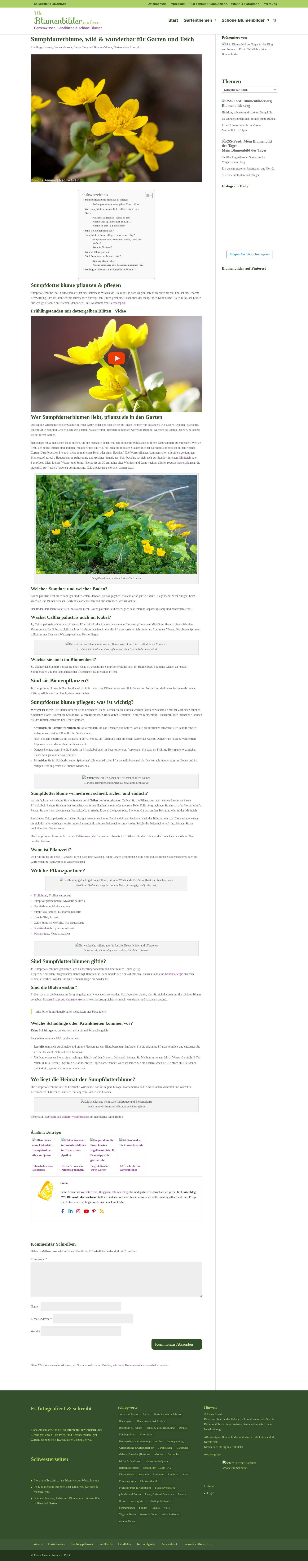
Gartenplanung (165, 1447)
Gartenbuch (146, 1434)
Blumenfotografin (122, 1192)
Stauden (143, 1507)
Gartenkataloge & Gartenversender (136, 1447)
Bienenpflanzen (63, 47)
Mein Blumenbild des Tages (244, 150)
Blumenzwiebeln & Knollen (151, 1421)
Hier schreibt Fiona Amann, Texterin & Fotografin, (224, 3)
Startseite (37, 1544)
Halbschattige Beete (129, 1467)
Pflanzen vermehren (165, 1487)
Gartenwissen (56, 1544)
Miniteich (185, 457)
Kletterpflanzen (126, 1474)
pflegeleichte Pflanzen (130, 1494)
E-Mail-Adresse (41, 1319)
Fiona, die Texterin (45, 1480)
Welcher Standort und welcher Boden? (111, 217)
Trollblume (40, 895)
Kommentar (39, 1259)
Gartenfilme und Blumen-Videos (93, 47)
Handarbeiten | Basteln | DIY (157, 1467)
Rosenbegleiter (137, 1501)
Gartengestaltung (175, 1441)
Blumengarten (126, 1421)
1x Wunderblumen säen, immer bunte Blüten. (249, 118)
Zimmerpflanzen (127, 1521)
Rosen (122, 1501)
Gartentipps (182, 1447)
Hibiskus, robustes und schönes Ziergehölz (247, 112)
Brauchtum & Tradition (130, 1427)
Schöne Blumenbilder (243, 21)
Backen (146, 1414)
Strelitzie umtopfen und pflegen (241, 175)
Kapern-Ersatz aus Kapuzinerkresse (64, 999)
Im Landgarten (146, 1544)
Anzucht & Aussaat (128, 1414)
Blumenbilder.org (236, 105)
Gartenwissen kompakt (127, 47)
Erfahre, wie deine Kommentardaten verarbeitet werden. (135, 1365)
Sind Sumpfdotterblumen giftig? (103, 256)
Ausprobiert (169, 1544)
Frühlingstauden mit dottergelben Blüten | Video (116, 204)
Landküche (158, 1474)
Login (210, 1493)
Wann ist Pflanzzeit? (102, 247)
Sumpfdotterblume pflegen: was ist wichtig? (110, 235)
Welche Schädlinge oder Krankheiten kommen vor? (118, 265)
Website (35, 1331)
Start (173, 21)
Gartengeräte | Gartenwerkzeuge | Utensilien (141, 1441)
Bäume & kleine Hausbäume (160, 1427)
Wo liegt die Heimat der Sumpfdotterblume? (110, 269)
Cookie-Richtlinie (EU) (197, 1544)
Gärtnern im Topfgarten (156, 1461)
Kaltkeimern (83, 836)
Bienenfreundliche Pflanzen (167, 1414)
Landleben (173, 1474)
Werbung (270, 3)
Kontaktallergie (174, 974)
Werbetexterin (89, 1192)
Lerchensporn (117, 303)
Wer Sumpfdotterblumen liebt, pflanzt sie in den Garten (112, 211)
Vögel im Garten (127, 1514)
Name (35, 1306)
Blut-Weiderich (43, 928)
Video (167, 1507)
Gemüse (159, 1454)
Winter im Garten (170, 1514)
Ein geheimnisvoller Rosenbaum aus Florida (248, 168)
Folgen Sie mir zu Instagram (249, 254)
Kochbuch (143, 1474)
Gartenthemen (198, 21)
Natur (185, 1474)
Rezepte (182, 1494)
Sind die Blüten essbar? (104, 261)
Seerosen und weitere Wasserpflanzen (67, 1116)
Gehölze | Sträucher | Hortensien (135, 1454)
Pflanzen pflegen (127, 1481)
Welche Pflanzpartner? (97, 252)
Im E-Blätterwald (44, 1486)
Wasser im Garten (149, 1514)
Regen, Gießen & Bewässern (159, 1494)
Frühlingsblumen (127, 1434)
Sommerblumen (127, 1507)
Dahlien (183, 1427)
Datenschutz (157, 3)
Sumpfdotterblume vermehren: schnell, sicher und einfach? (117, 241)
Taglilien (155, 1507)
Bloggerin (105, 1192)
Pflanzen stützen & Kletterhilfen (135, 1487)
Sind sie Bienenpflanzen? (99, 230)
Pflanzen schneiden (149, 1481)
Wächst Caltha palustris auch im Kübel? (112, 221)
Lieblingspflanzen (41, 47)
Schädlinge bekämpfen (160, 1501)
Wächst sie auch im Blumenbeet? (109, 225)
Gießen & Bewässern (129, 1461)
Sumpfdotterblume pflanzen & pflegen (106, 199)
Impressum (177, 3)
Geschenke (173, 1454)
